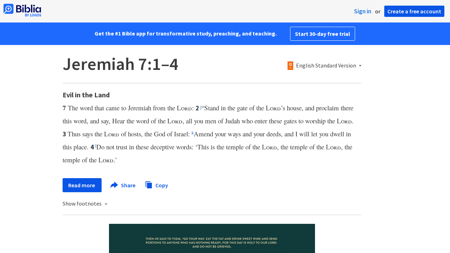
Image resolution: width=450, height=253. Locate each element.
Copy (161, 185)
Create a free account (414, 11)
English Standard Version (326, 66)
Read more (82, 185)
